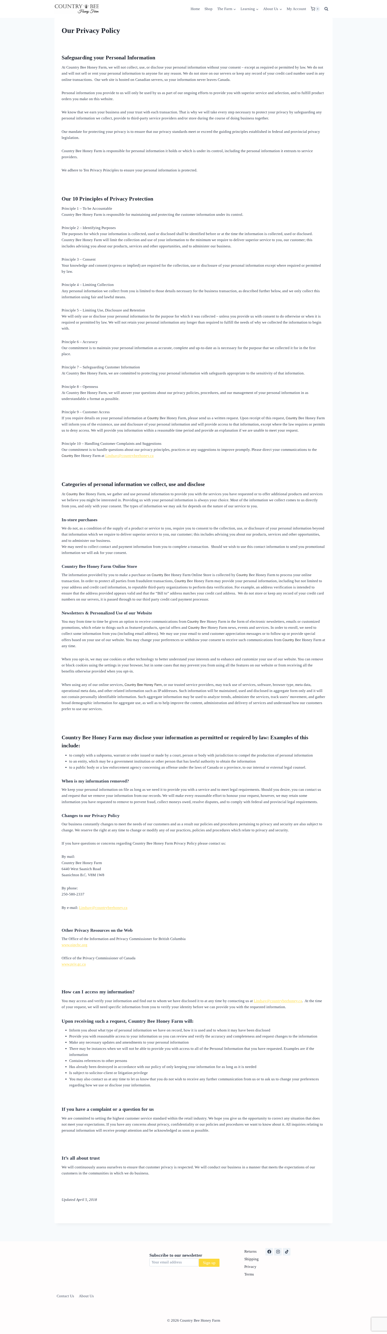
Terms (249, 1274)
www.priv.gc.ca (74, 964)
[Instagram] (278, 1252)
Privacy (250, 1267)
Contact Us (65, 1296)
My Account (296, 9)
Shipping (251, 1259)
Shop (208, 9)
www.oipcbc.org (74, 945)
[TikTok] (286, 1252)
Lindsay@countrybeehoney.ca (129, 456)
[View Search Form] (326, 9)
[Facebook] (269, 1252)
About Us (86, 1296)
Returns (250, 1251)
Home (195, 9)
